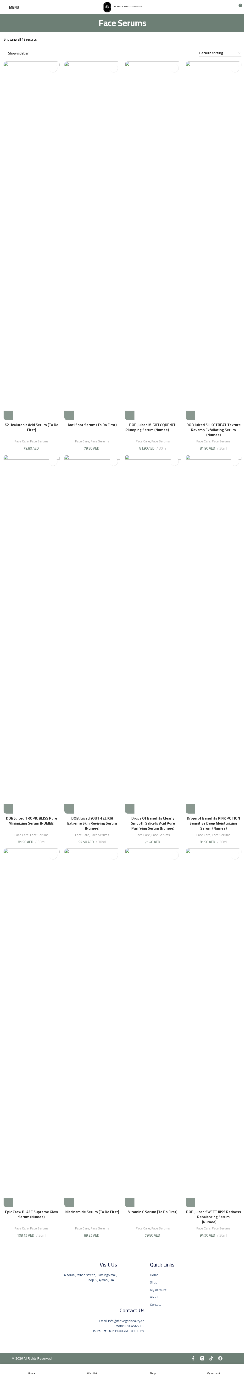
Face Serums (39, 441)
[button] (8, 415)
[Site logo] (122, 6)
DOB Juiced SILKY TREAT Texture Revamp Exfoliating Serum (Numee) (213, 429)
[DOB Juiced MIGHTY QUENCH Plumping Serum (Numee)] (153, 240)
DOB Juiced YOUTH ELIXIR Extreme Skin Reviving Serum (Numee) (92, 823)
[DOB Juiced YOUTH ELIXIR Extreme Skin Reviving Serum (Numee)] (92, 634)
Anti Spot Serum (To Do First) (92, 424)
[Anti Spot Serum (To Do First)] (92, 240)
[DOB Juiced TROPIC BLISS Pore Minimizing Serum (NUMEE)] (32, 634)
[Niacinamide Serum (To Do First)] (92, 1027)
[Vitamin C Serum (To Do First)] (153, 1027)
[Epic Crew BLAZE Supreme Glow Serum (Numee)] (32, 1027)
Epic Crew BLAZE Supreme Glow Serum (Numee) (31, 1214)
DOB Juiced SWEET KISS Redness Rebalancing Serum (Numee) (213, 1216)
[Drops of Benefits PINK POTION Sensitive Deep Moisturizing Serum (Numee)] (214, 634)
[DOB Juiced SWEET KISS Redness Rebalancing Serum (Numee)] (214, 1027)
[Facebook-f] (193, 1358)
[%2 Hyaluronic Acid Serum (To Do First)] (32, 240)
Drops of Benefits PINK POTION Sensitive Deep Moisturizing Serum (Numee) (213, 823)
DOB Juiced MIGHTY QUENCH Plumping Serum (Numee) (152, 427)
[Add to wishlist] (53, 68)
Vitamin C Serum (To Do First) (153, 1211)
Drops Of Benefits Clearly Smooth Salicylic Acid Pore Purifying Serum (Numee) (153, 823)
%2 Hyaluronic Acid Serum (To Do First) (31, 427)
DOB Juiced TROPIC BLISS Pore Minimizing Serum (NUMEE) (31, 823)
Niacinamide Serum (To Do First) (92, 1211)
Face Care (22, 441)
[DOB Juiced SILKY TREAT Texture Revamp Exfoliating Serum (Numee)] (214, 240)
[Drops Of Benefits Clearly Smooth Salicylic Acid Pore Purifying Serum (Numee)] (153, 634)
